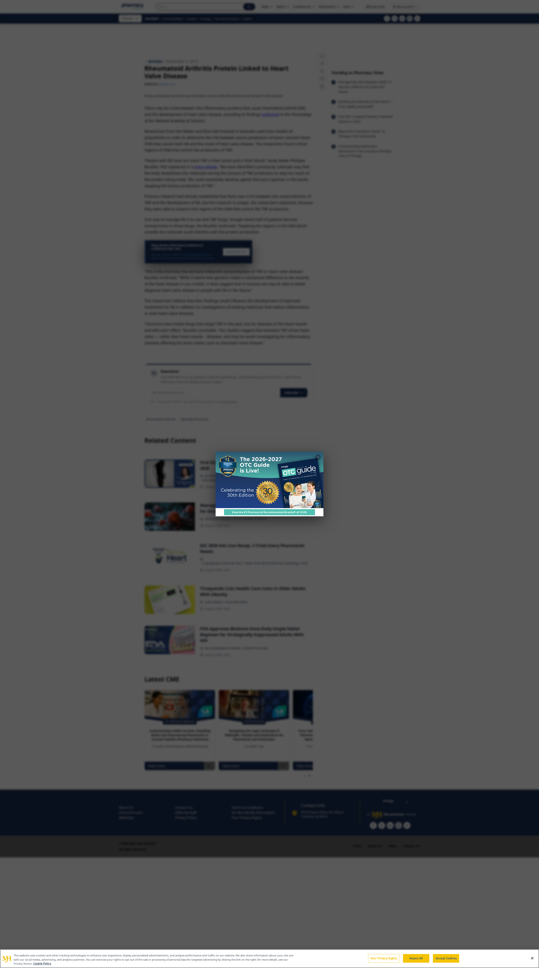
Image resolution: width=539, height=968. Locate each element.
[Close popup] (318, 457)
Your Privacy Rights (383, 958)
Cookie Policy (42, 963)
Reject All (416, 958)
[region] (269, 958)
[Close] (532, 958)
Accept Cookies (446, 958)
